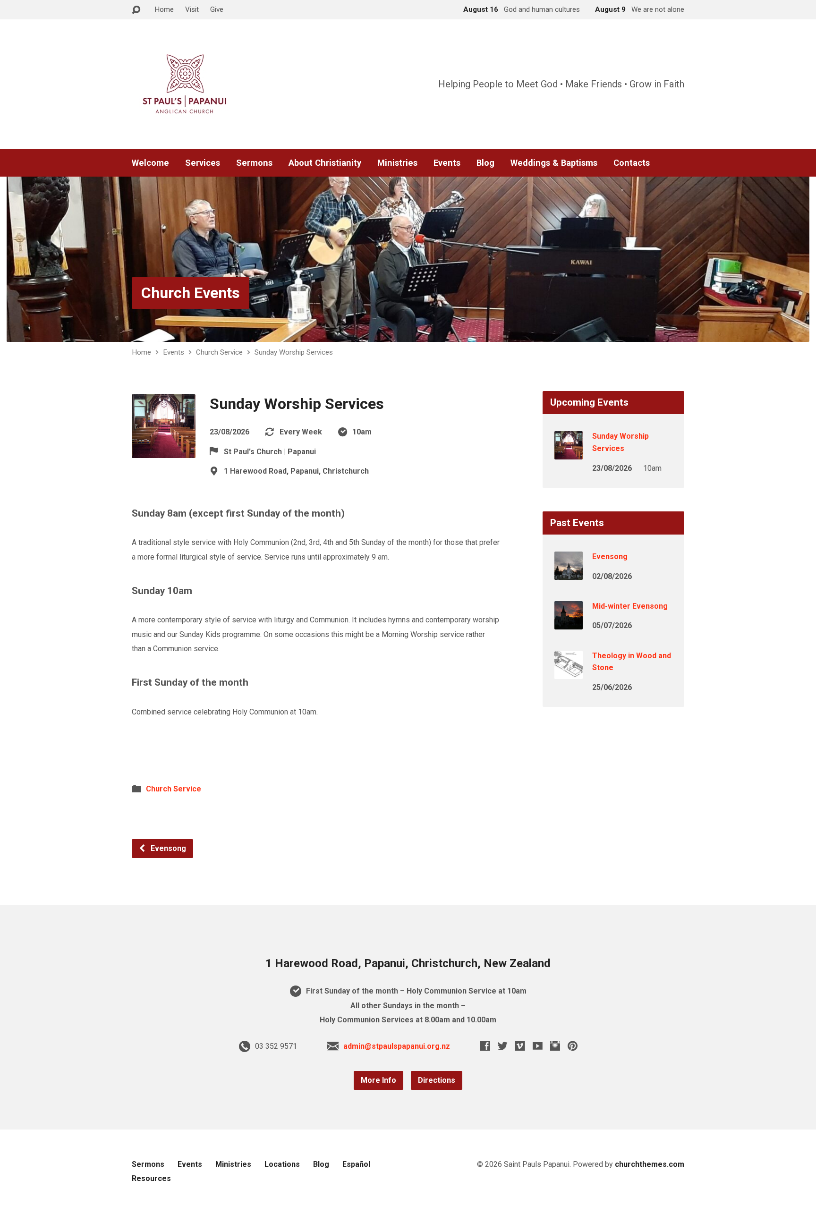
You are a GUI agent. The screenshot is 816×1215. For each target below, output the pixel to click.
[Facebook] (485, 1046)
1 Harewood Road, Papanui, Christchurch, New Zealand (408, 963)
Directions (436, 1080)
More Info (378, 1080)
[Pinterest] (573, 1046)
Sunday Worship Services (294, 352)
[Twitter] (503, 1046)
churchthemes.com (649, 1164)
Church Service (219, 352)
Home (164, 9)
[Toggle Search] (136, 10)
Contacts (631, 163)
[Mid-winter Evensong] (568, 623)
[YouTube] (538, 1046)
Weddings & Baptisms (553, 163)
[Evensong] (568, 573)
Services (202, 163)
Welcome (150, 163)
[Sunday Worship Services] (568, 453)
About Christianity (325, 163)
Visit (192, 9)
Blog (485, 163)
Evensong (167, 848)
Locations (282, 1164)
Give (216, 9)
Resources (151, 1178)
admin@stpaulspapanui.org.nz (396, 1046)
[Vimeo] (520, 1046)
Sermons (254, 163)
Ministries (397, 163)
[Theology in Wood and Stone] (568, 672)
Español (356, 1164)
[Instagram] (555, 1046)
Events (447, 163)
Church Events (190, 293)
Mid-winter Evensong (630, 606)
